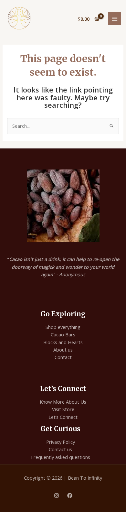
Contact (63, 357)
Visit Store (63, 409)
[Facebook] (69, 495)
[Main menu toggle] (114, 18)
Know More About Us (63, 401)
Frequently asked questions (60, 457)
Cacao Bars (63, 334)
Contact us (60, 449)
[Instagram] (56, 495)
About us (63, 349)
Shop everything (63, 327)
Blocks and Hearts (63, 342)
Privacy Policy (60, 442)
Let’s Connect (63, 417)
